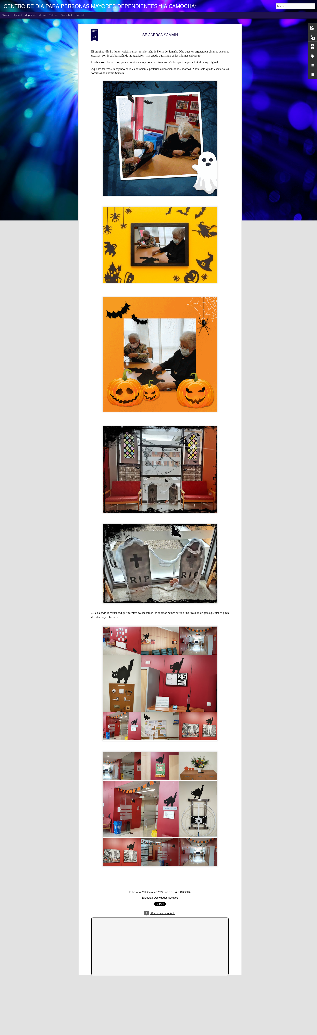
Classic (6, 15)
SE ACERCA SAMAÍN (160, 34)
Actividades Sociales (166, 897)
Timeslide (79, 15)
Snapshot (66, 15)
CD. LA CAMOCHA (180, 892)
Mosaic (43, 15)
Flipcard (17, 15)
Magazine (30, 15)
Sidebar (53, 15)
